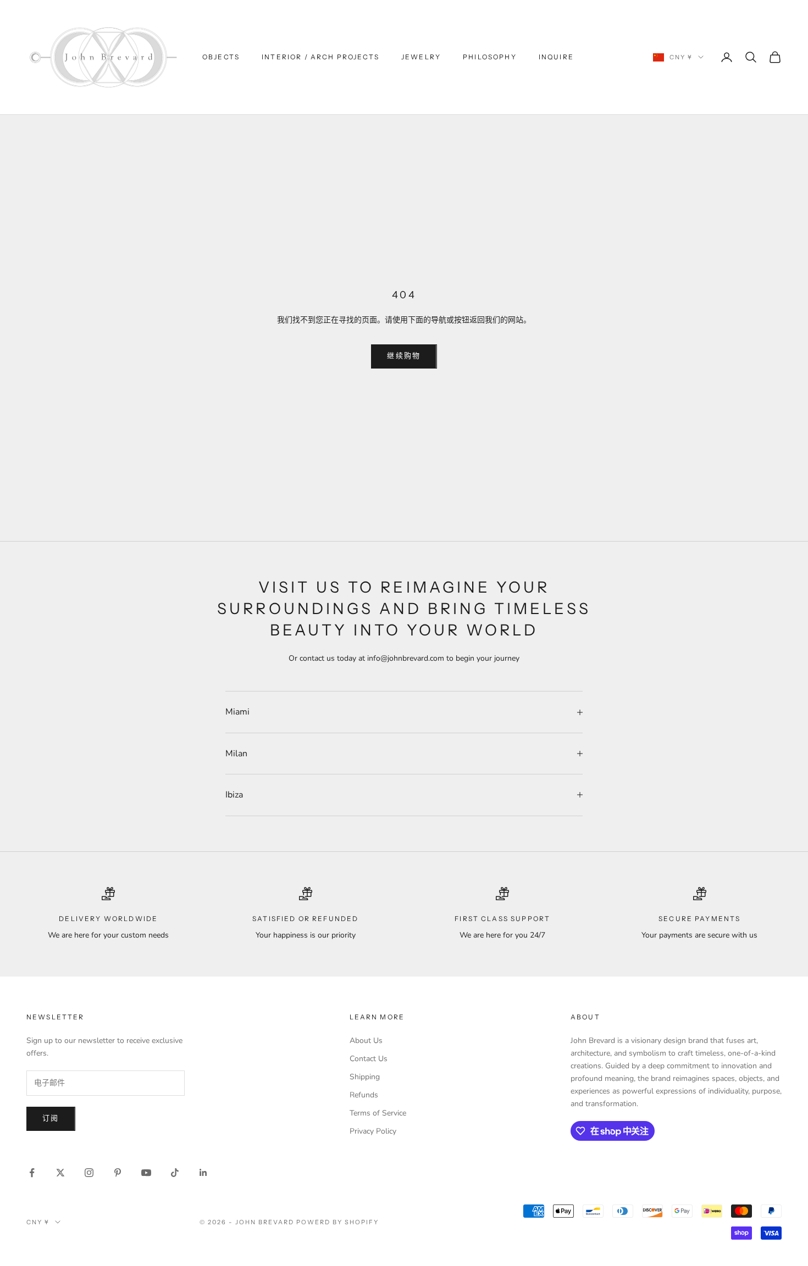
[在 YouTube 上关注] (146, 1172)
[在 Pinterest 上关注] (117, 1172)
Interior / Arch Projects (320, 57)
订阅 (50, 1118)
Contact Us (369, 1058)
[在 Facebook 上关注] (31, 1172)
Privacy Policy (373, 1131)
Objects (221, 57)
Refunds (364, 1095)
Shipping (365, 1077)
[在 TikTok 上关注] (174, 1172)
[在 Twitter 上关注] (60, 1172)
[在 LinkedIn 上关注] (203, 1172)
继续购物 (403, 356)
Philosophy (490, 57)
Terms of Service (378, 1113)
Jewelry (421, 57)
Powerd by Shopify (337, 1222)
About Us (366, 1040)
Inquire (556, 57)
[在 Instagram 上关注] (89, 1172)
